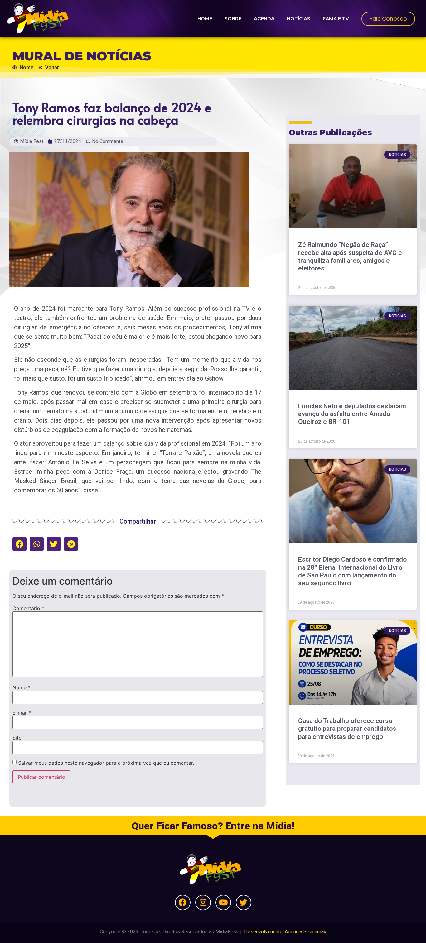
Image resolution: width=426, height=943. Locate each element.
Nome (21, 687)
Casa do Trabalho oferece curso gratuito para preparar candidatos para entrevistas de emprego (347, 728)
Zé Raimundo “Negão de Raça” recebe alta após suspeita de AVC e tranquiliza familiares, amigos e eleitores (350, 256)
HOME (204, 19)
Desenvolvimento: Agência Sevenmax (285, 932)
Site (17, 737)
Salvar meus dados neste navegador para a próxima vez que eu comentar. (106, 762)
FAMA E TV (336, 19)
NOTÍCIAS (298, 19)
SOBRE (233, 19)
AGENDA (264, 19)
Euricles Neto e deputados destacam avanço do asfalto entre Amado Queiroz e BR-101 (352, 413)
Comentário (28, 608)
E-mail (21, 712)
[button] (19, 544)
